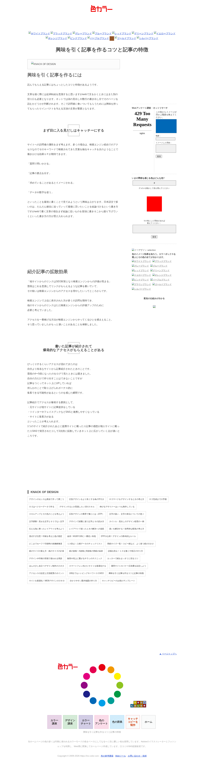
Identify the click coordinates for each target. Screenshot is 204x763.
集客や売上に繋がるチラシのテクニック (84, 558)
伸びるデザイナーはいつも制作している (117, 507)
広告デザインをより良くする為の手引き (86, 499)
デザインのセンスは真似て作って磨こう (46, 499)
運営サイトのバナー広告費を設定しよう (128, 566)
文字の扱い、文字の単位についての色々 (126, 514)
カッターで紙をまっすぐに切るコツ (122, 558)
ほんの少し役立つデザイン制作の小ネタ (46, 566)
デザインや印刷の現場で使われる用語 (45, 558)
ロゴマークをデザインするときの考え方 (126, 499)
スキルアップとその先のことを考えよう (46, 514)
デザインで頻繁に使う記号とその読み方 (86, 521)
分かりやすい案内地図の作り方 (83, 581)
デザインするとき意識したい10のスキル (77, 507)
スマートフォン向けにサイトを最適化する (87, 566)
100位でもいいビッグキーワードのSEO (86, 573)
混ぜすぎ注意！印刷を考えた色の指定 (45, 536)
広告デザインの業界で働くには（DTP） (86, 514)
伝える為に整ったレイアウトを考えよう (46, 529)
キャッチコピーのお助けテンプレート (118, 581)
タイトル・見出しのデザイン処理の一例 (126, 521)
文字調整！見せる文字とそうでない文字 (46, 521)
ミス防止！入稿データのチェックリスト (84, 544)
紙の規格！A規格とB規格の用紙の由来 (86, 551)
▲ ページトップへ (168, 654)
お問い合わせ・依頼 (137, 756)
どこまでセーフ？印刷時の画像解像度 (45, 544)
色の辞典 (117, 721)
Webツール (120, 756)
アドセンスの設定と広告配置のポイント (46, 573)
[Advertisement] (102, 22)
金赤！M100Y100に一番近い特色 (81, 536)
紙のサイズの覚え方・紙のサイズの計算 (46, 551)
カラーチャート (86, 722)
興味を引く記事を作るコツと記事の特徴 (126, 573)
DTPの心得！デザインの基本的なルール (118, 536)
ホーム (148, 721)
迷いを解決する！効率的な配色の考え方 (126, 529)
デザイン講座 (70, 722)
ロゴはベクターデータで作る (41, 507)
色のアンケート (101, 722)
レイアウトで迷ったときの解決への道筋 (86, 529)
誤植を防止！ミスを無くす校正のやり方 (125, 551)
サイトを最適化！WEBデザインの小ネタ (47, 581)
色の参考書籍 (107, 756)
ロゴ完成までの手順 (158, 499)
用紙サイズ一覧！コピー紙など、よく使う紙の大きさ (130, 544)
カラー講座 (54, 722)
